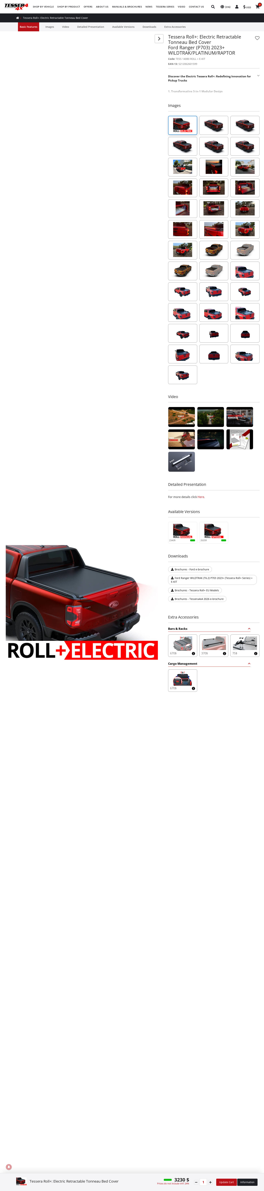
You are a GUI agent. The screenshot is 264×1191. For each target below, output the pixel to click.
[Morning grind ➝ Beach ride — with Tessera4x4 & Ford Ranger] (239, 417)
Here (201, 497)
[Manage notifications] (9, 1167)
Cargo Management (182, 664)
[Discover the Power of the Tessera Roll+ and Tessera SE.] (181, 439)
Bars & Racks (177, 629)
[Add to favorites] (257, 38)
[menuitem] (43, 6)
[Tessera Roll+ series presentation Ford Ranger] (210, 439)
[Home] (17, 18)
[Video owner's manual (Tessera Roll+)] (239, 439)
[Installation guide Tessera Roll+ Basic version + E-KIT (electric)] (181, 462)
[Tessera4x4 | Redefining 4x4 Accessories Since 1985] (181, 417)
